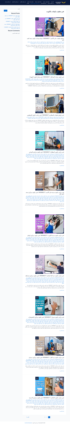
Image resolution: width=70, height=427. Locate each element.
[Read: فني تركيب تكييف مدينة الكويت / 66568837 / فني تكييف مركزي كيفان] (49, 223)
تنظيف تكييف (32, 156)
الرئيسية (52, 1)
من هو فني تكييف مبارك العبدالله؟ (47, 81)
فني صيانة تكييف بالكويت (48, 158)
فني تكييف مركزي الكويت (57, 158)
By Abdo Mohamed (28, 422)
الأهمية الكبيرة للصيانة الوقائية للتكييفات (51, 80)
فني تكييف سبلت (7, 1)
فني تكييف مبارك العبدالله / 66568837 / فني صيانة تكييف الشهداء (47, 77)
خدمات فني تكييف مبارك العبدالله (58, 81)
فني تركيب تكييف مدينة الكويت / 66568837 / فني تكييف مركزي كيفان (45, 235)
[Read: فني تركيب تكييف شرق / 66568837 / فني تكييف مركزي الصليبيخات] (49, 305)
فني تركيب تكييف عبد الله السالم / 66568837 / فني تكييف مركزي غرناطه (44, 275)
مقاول (35, 158)
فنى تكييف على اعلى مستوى (43, 157)
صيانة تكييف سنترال (38, 1)
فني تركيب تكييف (35, 157)
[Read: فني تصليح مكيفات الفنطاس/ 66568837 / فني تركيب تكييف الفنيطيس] (49, 103)
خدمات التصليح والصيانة (34, 43)
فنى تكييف (50, 157)
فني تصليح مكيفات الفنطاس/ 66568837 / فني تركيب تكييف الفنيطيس (45, 115)
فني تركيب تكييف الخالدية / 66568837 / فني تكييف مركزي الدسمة (46, 397)
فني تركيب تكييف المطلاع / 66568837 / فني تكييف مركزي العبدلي (46, 152)
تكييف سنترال (37, 156)
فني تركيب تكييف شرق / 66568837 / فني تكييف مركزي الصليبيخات (46, 317)
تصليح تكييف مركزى (46, 1)
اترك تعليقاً (62, 41)
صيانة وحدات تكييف (30, 1)
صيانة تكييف (54, 157)
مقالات (28, 3)
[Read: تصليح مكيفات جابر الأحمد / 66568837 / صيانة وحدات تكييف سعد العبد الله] (49, 26)
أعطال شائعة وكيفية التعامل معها (43, 43)
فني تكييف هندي (43, 3)
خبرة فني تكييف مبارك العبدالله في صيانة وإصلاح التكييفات (35, 80)
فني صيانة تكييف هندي (40, 158)
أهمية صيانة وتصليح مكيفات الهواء (46, 118)
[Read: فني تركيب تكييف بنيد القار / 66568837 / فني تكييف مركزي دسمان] (49, 345)
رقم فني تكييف (59, 157)
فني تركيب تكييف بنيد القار (56, 363)
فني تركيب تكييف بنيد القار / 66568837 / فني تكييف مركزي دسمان (46, 357)
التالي (27, 417)
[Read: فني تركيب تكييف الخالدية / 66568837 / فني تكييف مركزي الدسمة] (49, 386)
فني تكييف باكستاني (15, 1)
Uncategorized (57, 154)
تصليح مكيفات (46, 156)
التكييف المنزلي (55, 156)
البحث (19, 8)
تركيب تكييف (51, 156)
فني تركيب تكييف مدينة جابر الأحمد (55, 200)
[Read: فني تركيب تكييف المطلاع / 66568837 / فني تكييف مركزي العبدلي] (49, 140)
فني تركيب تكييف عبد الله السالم (55, 282)
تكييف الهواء (41, 156)
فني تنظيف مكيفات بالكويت (35, 3)
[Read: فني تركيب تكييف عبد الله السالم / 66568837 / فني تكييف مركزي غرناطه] (49, 264)
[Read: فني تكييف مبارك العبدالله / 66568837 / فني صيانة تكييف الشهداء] (49, 65)
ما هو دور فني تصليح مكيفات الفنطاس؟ (34, 118)
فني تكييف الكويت (23, 1)
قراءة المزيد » (61, 50)
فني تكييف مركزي (51, 3)
